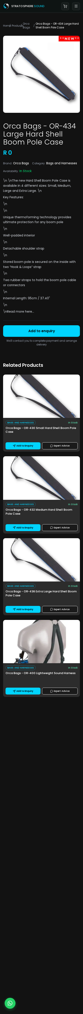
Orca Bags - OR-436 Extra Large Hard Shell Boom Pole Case (41, 593)
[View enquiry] (65, 6)
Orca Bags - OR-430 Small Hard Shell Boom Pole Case (41, 430)
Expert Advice (61, 445)
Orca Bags (26, 25)
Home (5, 26)
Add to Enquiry (24, 445)
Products (15, 26)
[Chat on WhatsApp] (10, 1003)
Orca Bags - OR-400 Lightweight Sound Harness (40, 673)
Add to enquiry (41, 331)
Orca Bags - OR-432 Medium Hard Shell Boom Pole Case (39, 512)
